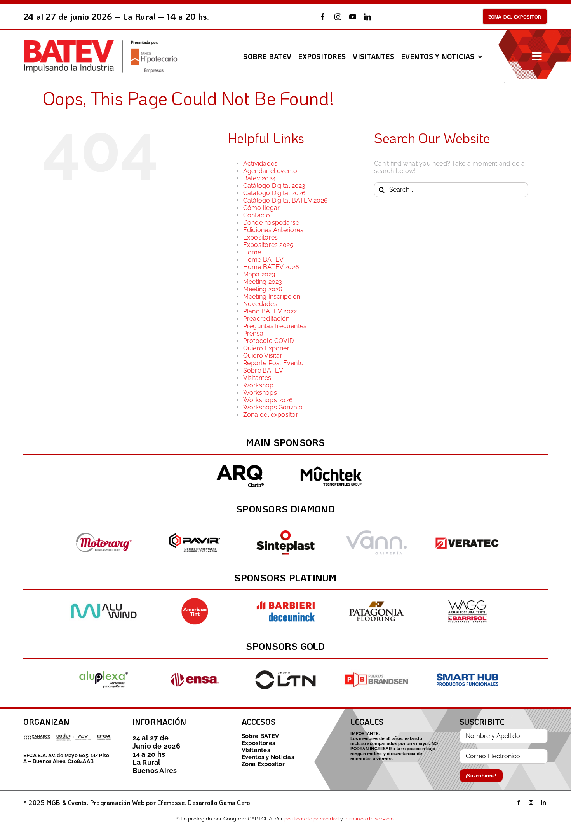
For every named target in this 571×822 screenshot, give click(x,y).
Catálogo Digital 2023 (274, 185)
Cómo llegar (261, 208)
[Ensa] (195, 667)
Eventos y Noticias (268, 757)
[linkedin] (367, 16)
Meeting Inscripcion (272, 296)
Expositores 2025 (268, 244)
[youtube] (352, 16)
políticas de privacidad (311, 818)
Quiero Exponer (266, 348)
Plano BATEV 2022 (270, 311)
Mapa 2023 (259, 274)
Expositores (260, 237)
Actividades (260, 163)
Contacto (256, 215)
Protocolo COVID (268, 341)
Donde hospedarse (271, 222)
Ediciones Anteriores (273, 230)
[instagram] (337, 16)
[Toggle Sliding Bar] (537, 56)
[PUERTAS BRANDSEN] (376, 667)
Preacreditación (266, 318)
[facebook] (322, 16)
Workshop (258, 385)
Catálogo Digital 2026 (274, 193)
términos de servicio (369, 818)
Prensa (253, 333)
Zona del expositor (270, 414)
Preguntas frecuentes (275, 326)
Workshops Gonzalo (273, 407)
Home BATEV (263, 259)
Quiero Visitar (262, 355)
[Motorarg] (104, 530)
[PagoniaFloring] (376, 599)
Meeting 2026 (263, 289)
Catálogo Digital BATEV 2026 (285, 200)
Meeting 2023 (262, 281)
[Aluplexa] (104, 667)
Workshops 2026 (268, 400)
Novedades (260, 304)
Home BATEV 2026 (271, 267)
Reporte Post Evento (273, 363)
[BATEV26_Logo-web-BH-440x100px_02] (100, 41)
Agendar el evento (270, 171)
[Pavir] (195, 530)
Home (252, 252)
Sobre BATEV (263, 370)
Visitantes (257, 377)
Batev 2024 (259, 178)
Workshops (260, 392)
